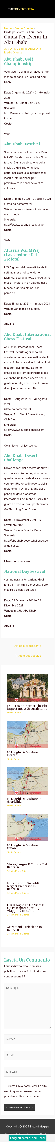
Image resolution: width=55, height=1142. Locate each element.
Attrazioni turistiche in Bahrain (24, 928)
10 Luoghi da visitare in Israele (24, 754)
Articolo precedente (27, 645)
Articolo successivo (28, 655)
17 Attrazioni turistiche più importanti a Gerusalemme (27, 707)
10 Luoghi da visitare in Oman (24, 847)
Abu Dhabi (10, 48)
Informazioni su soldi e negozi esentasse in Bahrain (24, 886)
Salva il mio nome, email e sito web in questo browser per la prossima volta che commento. (25, 1091)
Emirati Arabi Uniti (30, 48)
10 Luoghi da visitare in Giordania (24, 800)
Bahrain (10, 871)
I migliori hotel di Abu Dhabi (27, 1138)
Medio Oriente (13, 52)
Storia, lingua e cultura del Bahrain (27, 866)
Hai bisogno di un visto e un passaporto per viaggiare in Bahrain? (25, 908)
